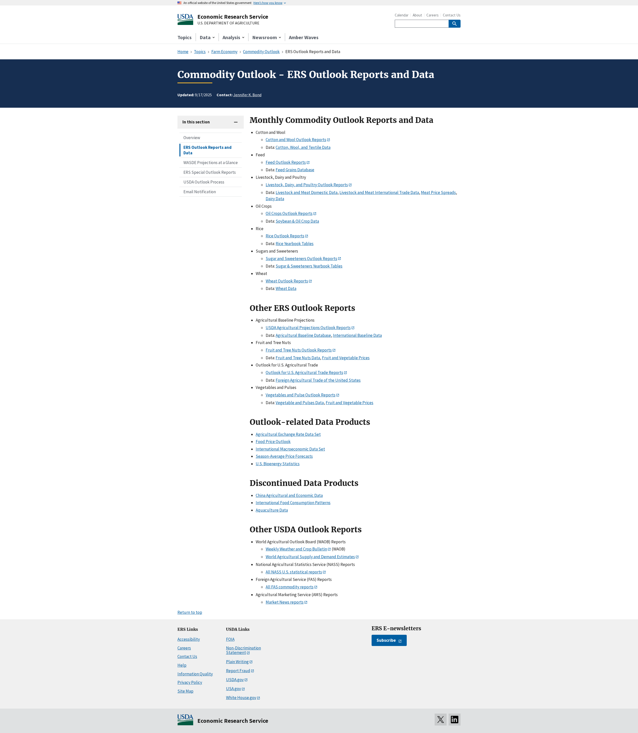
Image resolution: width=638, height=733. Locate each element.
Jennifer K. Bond (247, 94)
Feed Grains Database (295, 170)
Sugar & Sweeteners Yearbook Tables (309, 266)
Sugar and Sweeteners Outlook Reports (301, 258)
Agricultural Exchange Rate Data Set (288, 434)
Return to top (189, 612)
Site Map (185, 691)
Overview (191, 137)
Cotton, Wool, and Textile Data (303, 147)
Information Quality (195, 674)
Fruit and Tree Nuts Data (298, 358)
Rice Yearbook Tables (295, 243)
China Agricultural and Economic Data (289, 495)
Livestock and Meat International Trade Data (379, 192)
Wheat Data (286, 288)
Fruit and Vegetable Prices (346, 358)
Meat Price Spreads (438, 192)
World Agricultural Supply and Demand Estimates (310, 556)
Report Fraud (238, 670)
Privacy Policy (189, 682)
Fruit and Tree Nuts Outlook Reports (299, 350)
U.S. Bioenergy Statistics (278, 463)
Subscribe (386, 640)
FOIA (230, 639)
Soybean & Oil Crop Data (297, 221)
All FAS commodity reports (290, 587)
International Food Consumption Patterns (293, 502)
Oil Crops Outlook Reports (289, 213)
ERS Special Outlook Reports (209, 172)
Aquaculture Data (272, 510)
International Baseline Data (357, 335)
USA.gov (233, 688)
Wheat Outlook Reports (287, 281)
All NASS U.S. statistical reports (294, 572)
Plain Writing (237, 661)
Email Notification (199, 191)
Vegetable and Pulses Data (300, 402)
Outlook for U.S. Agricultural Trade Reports (304, 372)
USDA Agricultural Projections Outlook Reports (308, 327)
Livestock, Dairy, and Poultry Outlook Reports (307, 184)
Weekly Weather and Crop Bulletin (296, 549)
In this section (196, 122)
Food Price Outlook (273, 441)
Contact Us (452, 15)
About (417, 15)
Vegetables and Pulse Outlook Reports (300, 395)
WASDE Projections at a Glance (210, 162)
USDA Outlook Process (203, 182)
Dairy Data (275, 198)
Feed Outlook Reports (286, 162)
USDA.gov (235, 679)
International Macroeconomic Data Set (290, 449)
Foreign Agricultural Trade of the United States (318, 380)
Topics (184, 37)
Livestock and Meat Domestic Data (306, 192)
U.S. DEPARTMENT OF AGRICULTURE (228, 23)
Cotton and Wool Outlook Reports (296, 139)
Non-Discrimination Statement (243, 650)
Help (181, 665)
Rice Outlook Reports (285, 236)
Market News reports (285, 602)
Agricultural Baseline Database (303, 335)
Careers (432, 15)
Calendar (401, 15)
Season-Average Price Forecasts (284, 456)
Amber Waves (304, 37)
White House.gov (241, 697)
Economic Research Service (232, 16)
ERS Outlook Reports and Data (207, 150)
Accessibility (188, 639)
